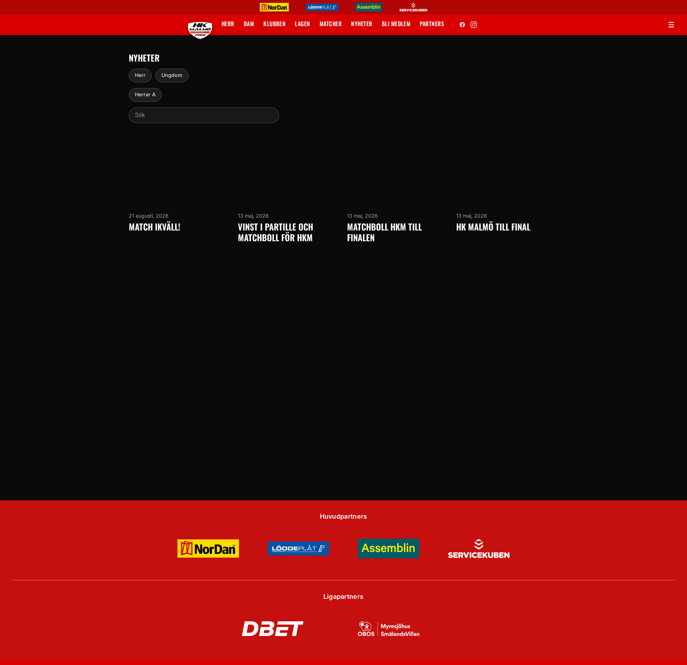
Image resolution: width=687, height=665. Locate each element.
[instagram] (474, 24)
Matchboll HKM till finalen (384, 232)
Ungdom (171, 75)
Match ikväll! (154, 226)
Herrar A (145, 94)
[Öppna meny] (671, 24)
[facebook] (462, 24)
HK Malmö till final (493, 226)
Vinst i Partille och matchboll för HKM (275, 232)
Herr (140, 75)
